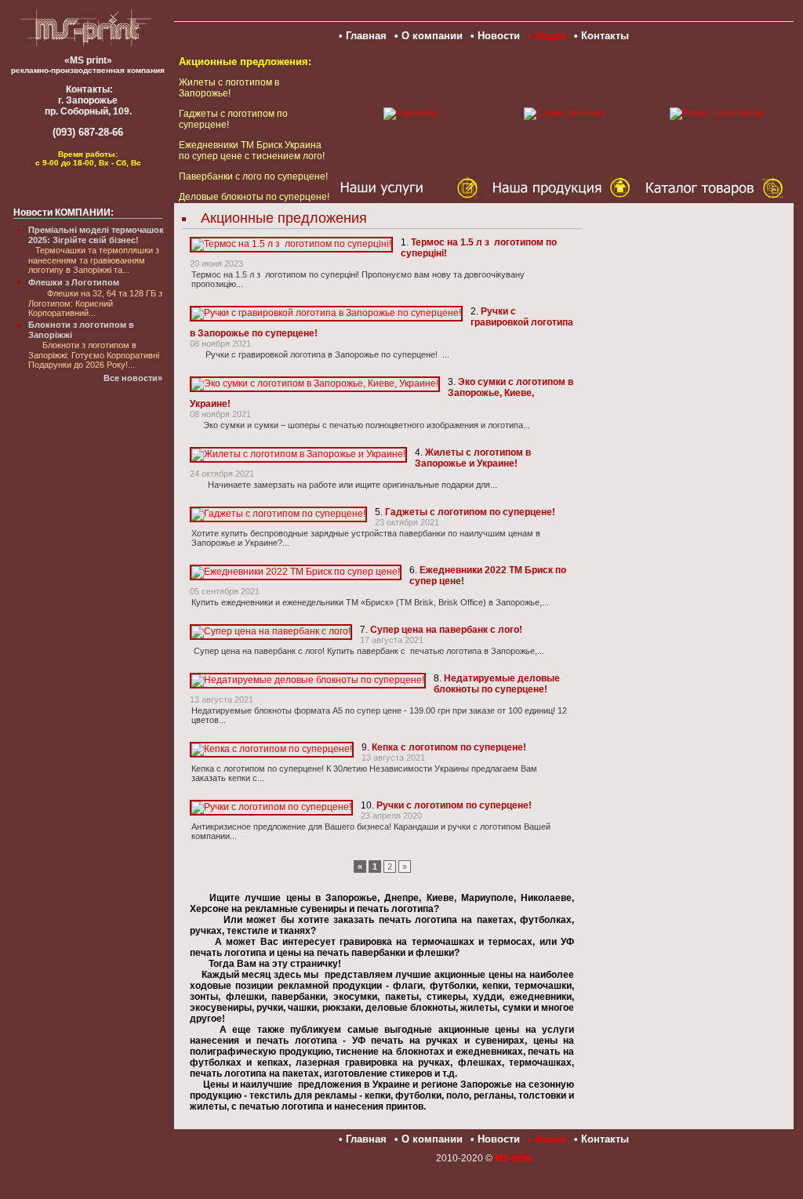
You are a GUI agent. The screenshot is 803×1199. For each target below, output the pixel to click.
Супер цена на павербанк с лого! (446, 629)
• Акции (547, 36)
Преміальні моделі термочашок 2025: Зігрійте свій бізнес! (96, 235)
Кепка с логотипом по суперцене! (449, 747)
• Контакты (601, 36)
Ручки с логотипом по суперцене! (454, 805)
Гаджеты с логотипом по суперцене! (470, 512)
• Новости (495, 36)
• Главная (363, 36)
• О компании (428, 36)
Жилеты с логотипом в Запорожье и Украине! (473, 458)
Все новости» (133, 378)
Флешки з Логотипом (73, 282)
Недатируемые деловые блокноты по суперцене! (497, 684)
